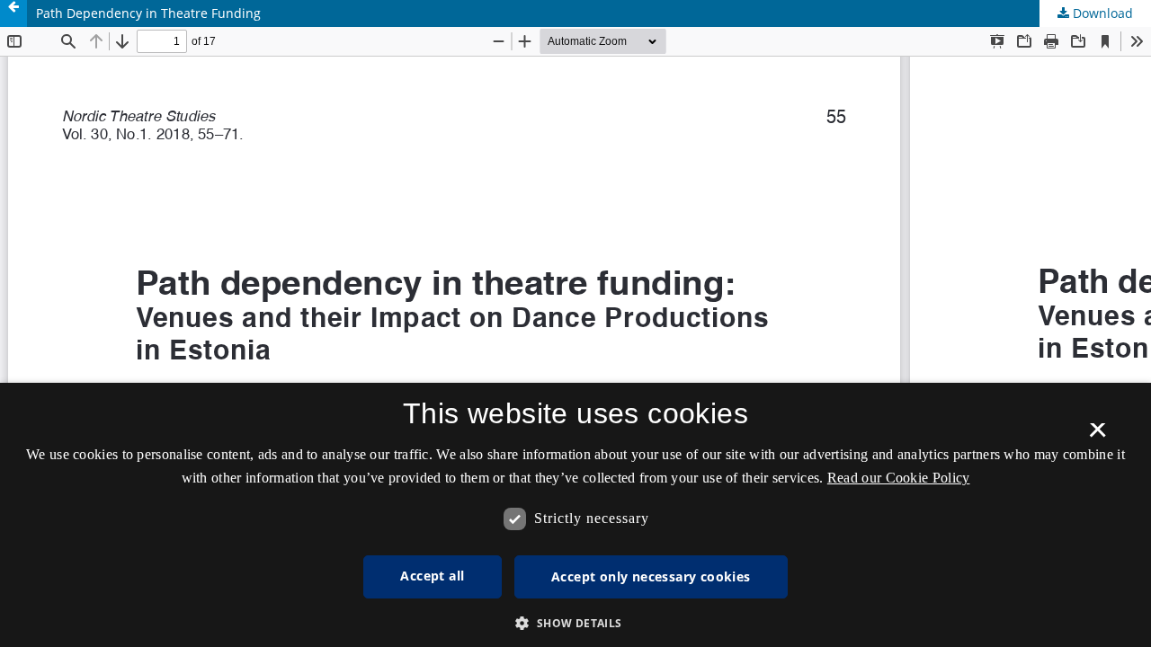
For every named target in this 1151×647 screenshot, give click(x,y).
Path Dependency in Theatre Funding (148, 13)
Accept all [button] (432, 575)
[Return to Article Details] (13, 13)
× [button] (1097, 435)
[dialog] (575, 515)
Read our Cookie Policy (898, 477)
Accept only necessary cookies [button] (651, 576)
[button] (575, 623)
